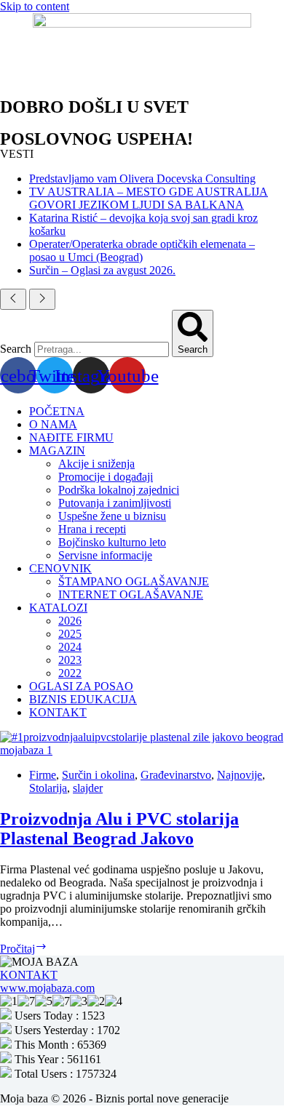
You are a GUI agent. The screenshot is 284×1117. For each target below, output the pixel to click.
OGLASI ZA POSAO (81, 686)
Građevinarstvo (176, 775)
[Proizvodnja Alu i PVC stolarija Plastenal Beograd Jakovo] (142, 750)
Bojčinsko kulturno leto (112, 542)
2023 (70, 660)
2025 (70, 634)
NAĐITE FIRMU (71, 437)
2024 (70, 647)
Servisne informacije (105, 555)
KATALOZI (58, 607)
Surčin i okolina (98, 775)
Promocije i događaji (105, 477)
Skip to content (34, 6)
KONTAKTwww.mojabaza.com (47, 981)
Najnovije (239, 775)
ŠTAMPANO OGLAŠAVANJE (133, 581)
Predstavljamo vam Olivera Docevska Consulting (142, 178)
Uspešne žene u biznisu (112, 516)
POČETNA (56, 411)
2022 (70, 673)
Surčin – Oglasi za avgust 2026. (102, 270)
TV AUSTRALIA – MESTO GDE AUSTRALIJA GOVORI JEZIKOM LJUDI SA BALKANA (148, 198)
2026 (70, 620)
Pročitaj (23, 948)
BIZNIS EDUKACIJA (83, 699)
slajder (88, 788)
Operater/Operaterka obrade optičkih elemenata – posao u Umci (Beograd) (142, 250)
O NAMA (53, 424)
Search (15, 349)
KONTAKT (58, 712)
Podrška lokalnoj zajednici (118, 490)
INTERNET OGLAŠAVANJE (130, 594)
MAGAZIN (57, 450)
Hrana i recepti (92, 529)
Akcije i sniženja (96, 463)
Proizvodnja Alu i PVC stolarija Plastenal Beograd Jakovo (119, 828)
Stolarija (48, 788)
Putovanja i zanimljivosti (114, 503)
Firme (42, 775)
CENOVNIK (60, 568)
